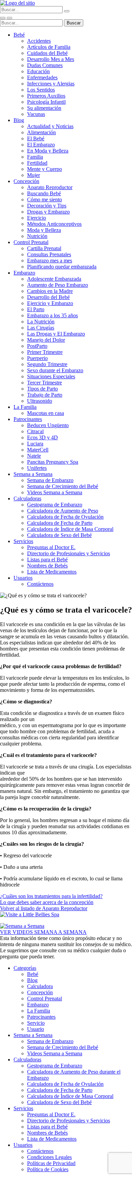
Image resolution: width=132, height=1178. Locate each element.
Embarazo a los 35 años (52, 315)
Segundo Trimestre (47, 364)
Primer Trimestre (45, 352)
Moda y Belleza (44, 230)
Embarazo (24, 273)
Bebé (19, 35)
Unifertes (37, 468)
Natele (34, 456)
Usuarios (23, 578)
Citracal (35, 431)
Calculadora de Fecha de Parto (59, 523)
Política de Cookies (47, 1169)
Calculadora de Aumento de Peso (62, 511)
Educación (38, 71)
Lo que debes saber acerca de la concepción (46, 902)
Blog (19, 120)
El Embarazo (41, 144)
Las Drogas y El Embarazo (56, 334)
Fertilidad (37, 163)
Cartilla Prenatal (44, 248)
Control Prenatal (31, 242)
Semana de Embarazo (50, 480)
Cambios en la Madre (50, 291)
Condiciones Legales (49, 1157)
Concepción (26, 181)
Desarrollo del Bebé (48, 297)
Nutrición (37, 236)
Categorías (25, 968)
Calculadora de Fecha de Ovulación (65, 517)
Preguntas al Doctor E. (51, 547)
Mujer (33, 175)
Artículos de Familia (48, 47)
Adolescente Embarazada (54, 279)
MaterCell (37, 450)
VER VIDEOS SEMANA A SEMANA (43, 932)
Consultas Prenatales (49, 254)
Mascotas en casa (45, 413)
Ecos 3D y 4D (42, 437)
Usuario (35, 1029)
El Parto (35, 309)
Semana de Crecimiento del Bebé (62, 486)
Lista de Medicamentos (51, 572)
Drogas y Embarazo (48, 212)
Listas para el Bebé (47, 559)
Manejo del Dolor (46, 340)
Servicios (23, 541)
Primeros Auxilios (46, 96)
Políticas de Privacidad (51, 1163)
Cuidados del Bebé (47, 53)
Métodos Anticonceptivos (54, 224)
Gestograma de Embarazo (54, 504)
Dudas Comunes (45, 65)
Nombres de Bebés (47, 565)
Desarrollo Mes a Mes (50, 59)
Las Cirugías (40, 328)
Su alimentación (44, 108)
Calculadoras (27, 498)
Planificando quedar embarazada (61, 266)
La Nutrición (40, 321)
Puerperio (37, 358)
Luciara (35, 443)
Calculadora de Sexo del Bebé (59, 535)
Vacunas (36, 114)
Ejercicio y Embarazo (50, 303)
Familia (35, 157)
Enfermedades (42, 77)
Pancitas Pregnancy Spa (52, 462)
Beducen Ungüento (48, 425)
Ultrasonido (39, 401)
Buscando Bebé (44, 193)
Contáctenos (40, 584)
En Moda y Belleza (47, 151)
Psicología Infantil (46, 102)
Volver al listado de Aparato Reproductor (43, 908)
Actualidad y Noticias (50, 126)
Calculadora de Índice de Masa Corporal (70, 529)
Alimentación (41, 132)
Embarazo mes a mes (49, 260)
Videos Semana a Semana (54, 492)
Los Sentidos (41, 90)
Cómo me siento (44, 199)
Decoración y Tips (46, 205)
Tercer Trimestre (44, 382)
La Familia (25, 407)
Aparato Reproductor (49, 187)
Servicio (36, 1023)
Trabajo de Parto (44, 395)
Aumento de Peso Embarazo (57, 285)
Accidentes (39, 41)
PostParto (37, 346)
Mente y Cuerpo (44, 169)
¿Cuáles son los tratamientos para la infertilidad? (51, 896)
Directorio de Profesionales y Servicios (68, 553)
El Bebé (35, 138)
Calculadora (40, 986)
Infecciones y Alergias (50, 83)
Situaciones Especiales (51, 376)
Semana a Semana (33, 474)
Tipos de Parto (42, 389)
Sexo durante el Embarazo (55, 370)
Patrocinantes (28, 419)
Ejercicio (36, 218)
